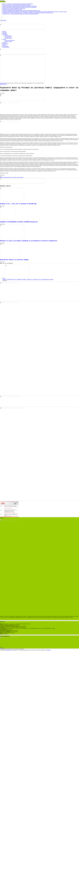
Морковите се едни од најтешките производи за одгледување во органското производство (28, 240)
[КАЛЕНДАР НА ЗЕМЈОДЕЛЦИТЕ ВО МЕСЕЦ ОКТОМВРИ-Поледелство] (7, 219)
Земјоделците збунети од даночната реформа (14, 259)
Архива (1, 647)
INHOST (48, 650)
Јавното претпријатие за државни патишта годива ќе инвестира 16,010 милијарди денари (27, 279)
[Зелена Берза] (3, 20)
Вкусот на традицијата (10, 40)
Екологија (4, 42)
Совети (4, 44)
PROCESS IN (9, 650)
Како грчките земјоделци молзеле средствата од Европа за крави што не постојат (19, 6)
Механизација (5, 43)
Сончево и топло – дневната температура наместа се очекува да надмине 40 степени (20, 13)
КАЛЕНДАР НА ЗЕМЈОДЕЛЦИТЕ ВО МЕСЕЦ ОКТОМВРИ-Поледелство (19, 221)
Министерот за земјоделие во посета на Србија (12, 9)
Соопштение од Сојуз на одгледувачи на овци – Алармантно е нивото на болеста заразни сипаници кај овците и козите (27, 12)
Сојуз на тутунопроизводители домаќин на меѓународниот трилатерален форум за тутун (21, 10)
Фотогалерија (5, 45)
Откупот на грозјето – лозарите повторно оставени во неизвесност (16, 4)
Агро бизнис (5, 34)
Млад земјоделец (8, 35)
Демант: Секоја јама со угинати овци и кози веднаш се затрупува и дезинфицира (19, 7)
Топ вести (4, 32)
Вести (5, 83)
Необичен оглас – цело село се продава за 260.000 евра (18, 203)
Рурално (4, 39)
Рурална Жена (8, 36)
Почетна (4, 31)
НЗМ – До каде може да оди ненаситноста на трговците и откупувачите (17, 3)
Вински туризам (8, 41)
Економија (4, 33)
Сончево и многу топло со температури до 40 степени (13, 8)
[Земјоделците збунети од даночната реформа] (10, 257)
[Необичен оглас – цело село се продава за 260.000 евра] (12, 201)
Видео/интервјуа (6, 47)
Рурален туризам (8, 38)
